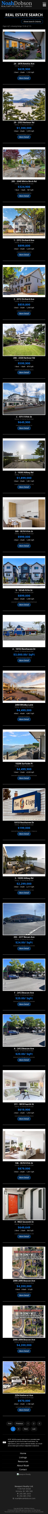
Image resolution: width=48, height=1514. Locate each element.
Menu (44, 2)
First (9, 1423)
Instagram (26, 1504)
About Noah (23, 1465)
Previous (19, 1423)
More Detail (24, 78)
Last (33, 1429)
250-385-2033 (25, 1493)
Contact (23, 1469)
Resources (23, 1461)
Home (23, 1453)
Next (26, 1429)
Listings (23, 1457)
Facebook (21, 1504)
